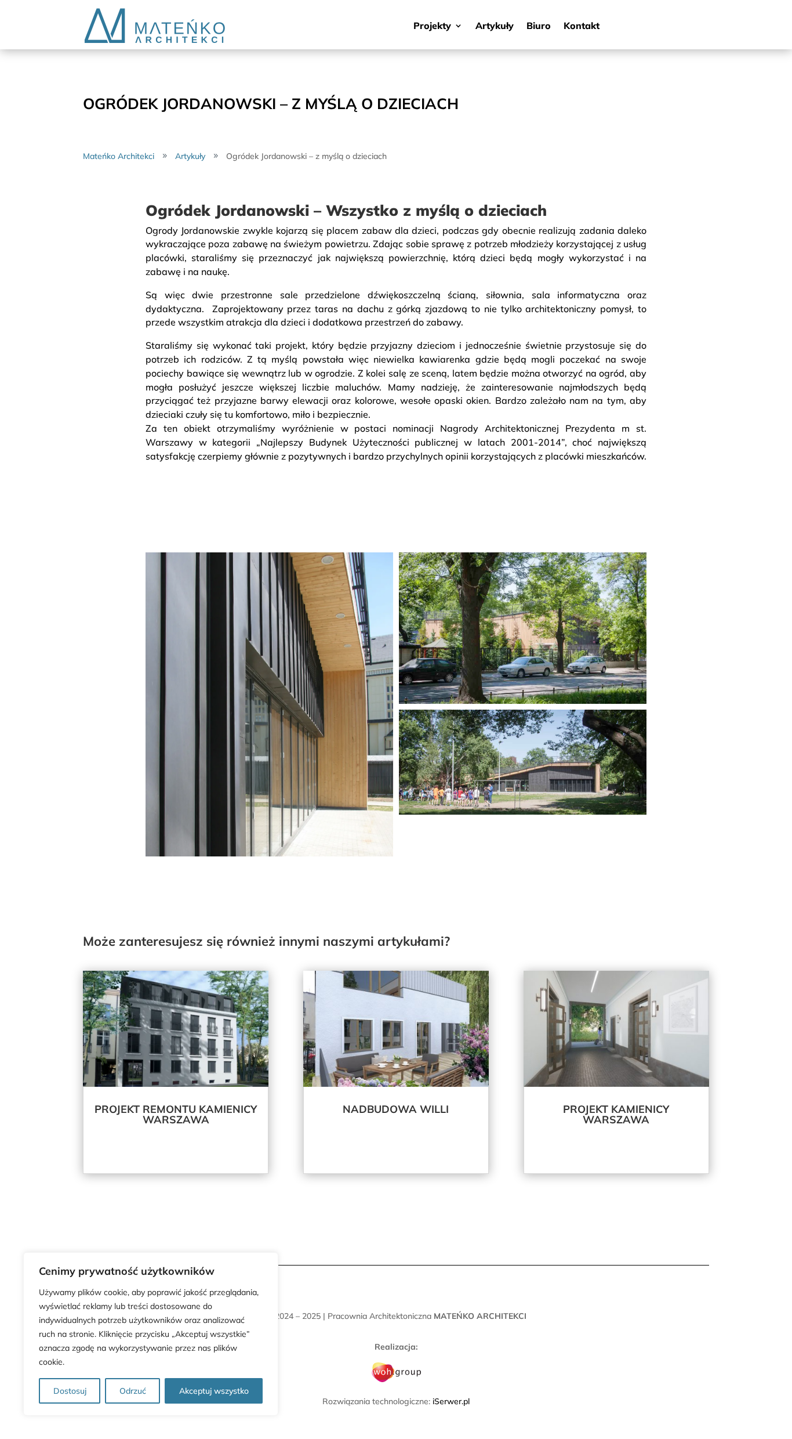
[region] (150, 1334)
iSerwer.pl (451, 1401)
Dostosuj (69, 1391)
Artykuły (494, 26)
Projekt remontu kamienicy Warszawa (176, 1114)
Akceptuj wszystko (214, 1391)
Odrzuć (132, 1391)
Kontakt (582, 26)
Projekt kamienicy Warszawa (616, 1114)
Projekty (432, 26)
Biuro (538, 26)
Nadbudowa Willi (396, 1109)
